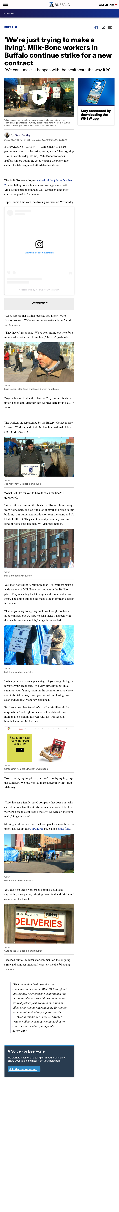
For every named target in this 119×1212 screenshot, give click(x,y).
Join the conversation (23, 1069)
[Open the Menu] (5, 4)
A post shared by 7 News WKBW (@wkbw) (39, 289)
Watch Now (107, 4)
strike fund (64, 828)
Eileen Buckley (22, 135)
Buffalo (10, 27)
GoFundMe (36, 828)
